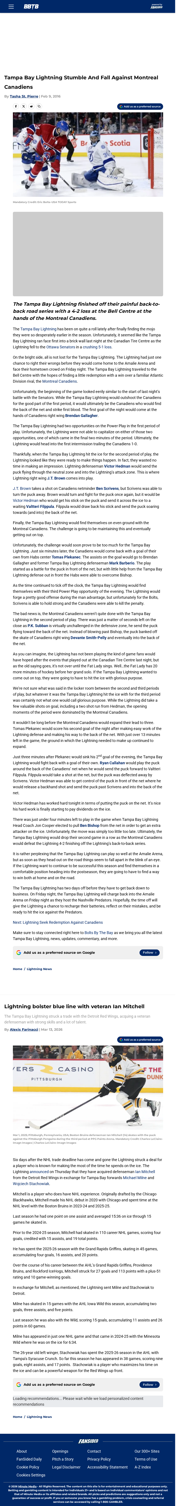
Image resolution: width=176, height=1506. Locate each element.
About (22, 1451)
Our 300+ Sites (147, 1451)
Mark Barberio (121, 563)
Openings (60, 1451)
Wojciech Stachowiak (31, 1183)
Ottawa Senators (60, 347)
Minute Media (27, 1486)
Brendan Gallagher (81, 415)
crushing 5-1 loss (97, 347)
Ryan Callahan (112, 763)
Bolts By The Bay (99, 932)
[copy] (39, 106)
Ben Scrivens (107, 488)
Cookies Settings (31, 1475)
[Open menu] (11, 6)
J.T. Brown (56, 478)
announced (39, 1171)
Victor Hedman (117, 466)
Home (17, 969)
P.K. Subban (38, 625)
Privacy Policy (99, 1459)
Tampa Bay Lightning (38, 329)
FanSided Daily (29, 1459)
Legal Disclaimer (66, 1467)
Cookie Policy (28, 1467)
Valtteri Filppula (40, 506)
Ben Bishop (89, 825)
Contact (94, 1451)
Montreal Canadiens (59, 381)
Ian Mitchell (144, 1171)
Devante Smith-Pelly (88, 637)
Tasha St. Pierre (24, 96)
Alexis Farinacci (24, 1030)
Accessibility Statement (107, 1467)
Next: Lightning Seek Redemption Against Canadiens (58, 922)
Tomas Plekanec (66, 557)
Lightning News (39, 969)
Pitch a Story (63, 1459)
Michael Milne (135, 1177)
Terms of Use (146, 1459)
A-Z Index (143, 1467)
